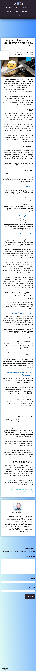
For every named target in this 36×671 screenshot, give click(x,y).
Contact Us (16, 15)
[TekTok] (18, 3)
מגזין (17, 12)
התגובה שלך (30, 557)
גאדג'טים (9, 8)
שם (33, 579)
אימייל (32, 588)
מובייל (25, 8)
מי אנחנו (9, 12)
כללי (32, 59)
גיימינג (18, 8)
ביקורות (24, 12)
